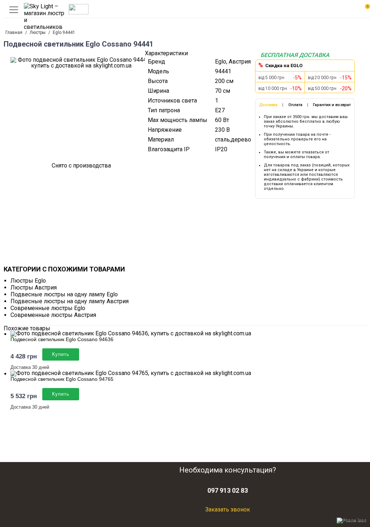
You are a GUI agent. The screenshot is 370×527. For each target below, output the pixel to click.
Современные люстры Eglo (47, 308)
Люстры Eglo (28, 280)
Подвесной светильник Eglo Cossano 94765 (61, 379)
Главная (13, 32)
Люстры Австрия (33, 287)
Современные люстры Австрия (53, 315)
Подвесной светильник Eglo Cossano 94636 (61, 339)
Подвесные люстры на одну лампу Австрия (69, 301)
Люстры (38, 32)
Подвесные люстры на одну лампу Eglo (64, 294)
